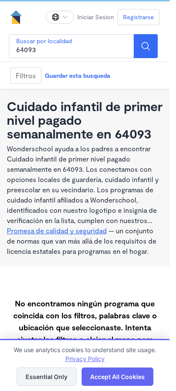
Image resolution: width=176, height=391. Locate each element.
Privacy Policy (85, 358)
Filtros (26, 75)
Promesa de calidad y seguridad (57, 230)
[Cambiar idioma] (60, 17)
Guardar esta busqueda (77, 75)
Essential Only (46, 376)
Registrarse (138, 17)
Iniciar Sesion (95, 17)
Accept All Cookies (117, 376)
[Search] (146, 46)
